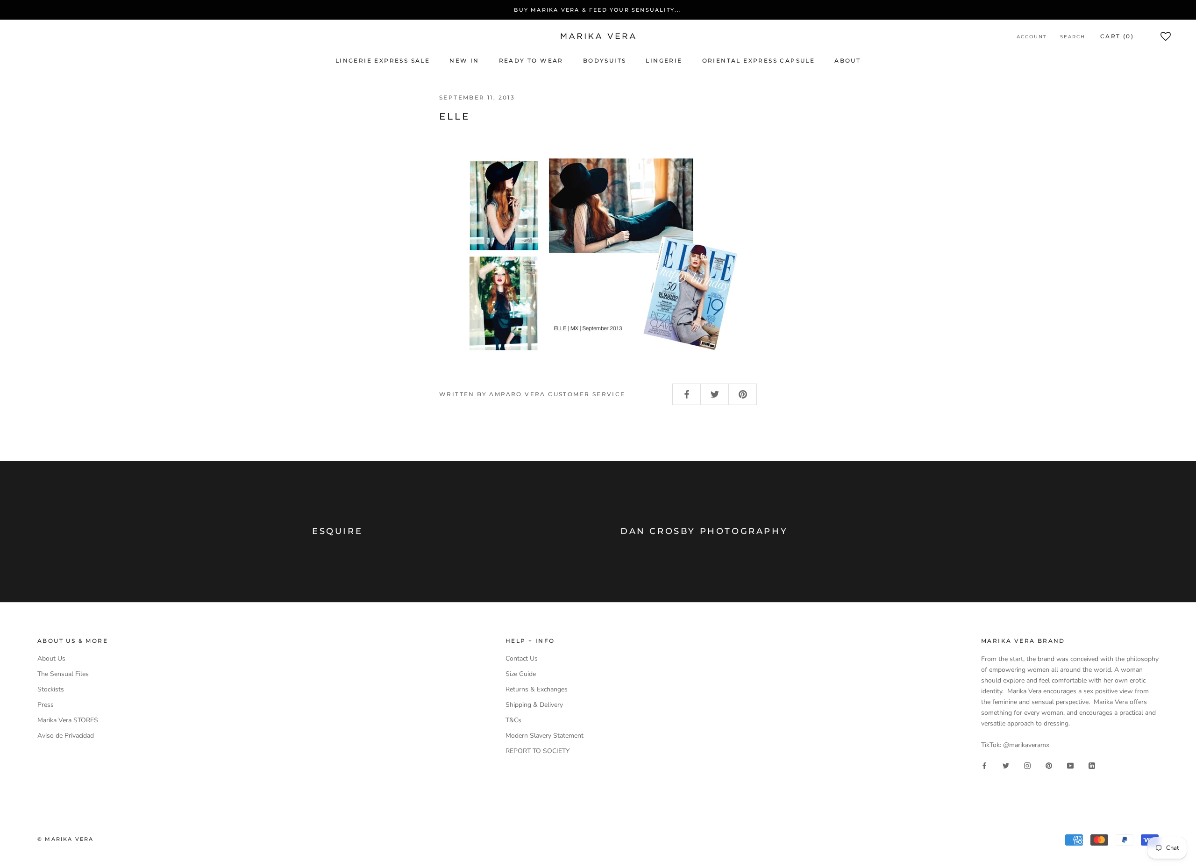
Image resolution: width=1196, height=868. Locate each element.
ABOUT (847, 60)
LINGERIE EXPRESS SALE (382, 60)
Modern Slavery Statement (544, 735)
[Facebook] (984, 765)
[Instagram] (1027, 765)
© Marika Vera (65, 839)
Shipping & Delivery (534, 704)
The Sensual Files (63, 673)
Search (1072, 37)
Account (1032, 37)
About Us (51, 658)
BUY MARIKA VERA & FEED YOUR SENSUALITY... (598, 10)
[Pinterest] (1049, 765)
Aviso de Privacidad (65, 735)
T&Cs (513, 720)
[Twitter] (1006, 765)
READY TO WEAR (531, 60)
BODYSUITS (604, 60)
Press (45, 704)
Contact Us (521, 658)
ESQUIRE (337, 531)
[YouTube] (1070, 765)
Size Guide (520, 673)
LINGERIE (664, 60)
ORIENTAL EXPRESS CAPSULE (758, 60)
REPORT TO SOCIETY (537, 751)
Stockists (50, 689)
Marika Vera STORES (67, 720)
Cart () (1117, 36)
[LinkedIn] (1092, 765)
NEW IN (464, 60)
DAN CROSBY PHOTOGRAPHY (704, 531)
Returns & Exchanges (536, 689)
